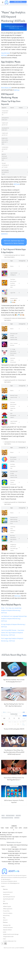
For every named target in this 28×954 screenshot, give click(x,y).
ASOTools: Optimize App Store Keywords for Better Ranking (14, 242)
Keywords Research (8, 892)
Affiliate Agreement (7, 908)
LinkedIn (25, 828)
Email (16, 828)
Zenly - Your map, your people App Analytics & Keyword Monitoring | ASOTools (11, 610)
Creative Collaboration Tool (9, 941)
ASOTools (4, 55)
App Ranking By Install (8, 899)
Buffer (20, 828)
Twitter (2, 828)
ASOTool (16, 90)
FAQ (4, 901)
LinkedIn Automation (8, 927)
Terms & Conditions (7, 913)
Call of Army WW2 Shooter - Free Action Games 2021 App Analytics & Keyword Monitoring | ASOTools (12, 632)
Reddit (7, 828)
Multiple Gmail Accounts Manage (10, 934)
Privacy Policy (6, 911)
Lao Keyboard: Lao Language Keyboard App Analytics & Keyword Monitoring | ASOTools (14, 618)
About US (5, 920)
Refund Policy (6, 915)
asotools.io (4, 234)
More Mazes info (6, 87)
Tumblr (11, 828)
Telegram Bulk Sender (8, 936)
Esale (4, 938)
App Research (6, 894)
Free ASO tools (5, 53)
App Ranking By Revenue (9, 896)
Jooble (4, 932)
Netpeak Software (7, 929)
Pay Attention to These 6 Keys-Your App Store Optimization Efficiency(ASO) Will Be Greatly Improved (14, 752)
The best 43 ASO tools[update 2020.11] (14, 729)
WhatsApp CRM (6, 925)
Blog (4, 917)
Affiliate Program (7, 906)
